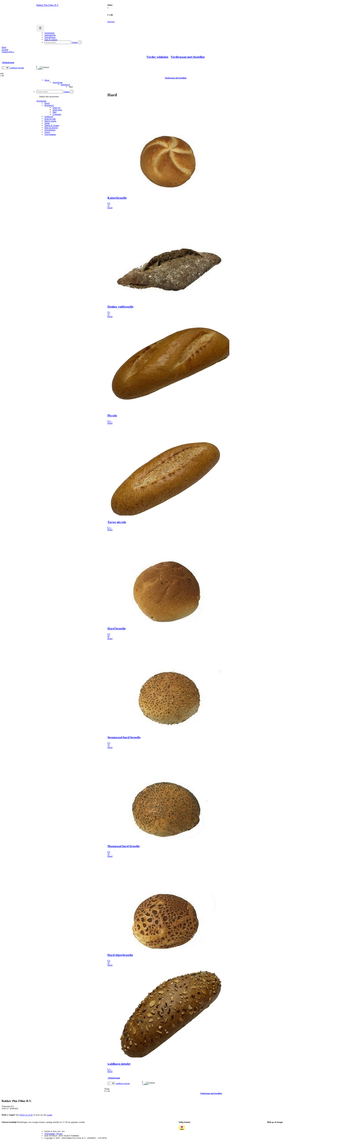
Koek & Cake (50, 119)
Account (5, 49)
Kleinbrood (65, 84)
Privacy (59, 1133)
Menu (4, 47)
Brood (47, 103)
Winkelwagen (8, 52)
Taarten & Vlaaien (51, 125)
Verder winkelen (157, 56)
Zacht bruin (57, 110)
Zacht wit (56, 107)
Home (46, 80)
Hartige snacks (50, 121)
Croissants (57, 114)
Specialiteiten (49, 130)
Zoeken (75, 42)
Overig (47, 132)
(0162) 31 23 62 (26, 1115)
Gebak (47, 123)
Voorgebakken (50, 134)
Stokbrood (48, 116)
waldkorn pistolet (17, 68)
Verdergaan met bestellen (188, 56)
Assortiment (58, 82)
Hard (54, 112)
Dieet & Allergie (51, 128)
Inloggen (111, 22)
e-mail (49, 1115)
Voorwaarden (49, 1133)
